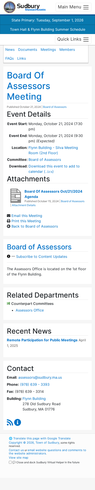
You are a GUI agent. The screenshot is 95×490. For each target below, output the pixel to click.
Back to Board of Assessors (34, 226)
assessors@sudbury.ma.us (40, 377)
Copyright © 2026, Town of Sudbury (34, 442)
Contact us (16, 450)
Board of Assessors (54, 106)
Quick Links (70, 39)
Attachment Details (24, 205)
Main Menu (70, 6)
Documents (27, 49)
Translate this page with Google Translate (40, 438)
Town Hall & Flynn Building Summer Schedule (47, 29)
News (10, 49)
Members (67, 49)
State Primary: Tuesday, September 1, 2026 (47, 20)
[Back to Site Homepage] (25, 7)
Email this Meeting (26, 215)
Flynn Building (34, 398)
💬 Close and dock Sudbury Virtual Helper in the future (46, 462)
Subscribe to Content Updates (41, 256)
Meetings (48, 49)
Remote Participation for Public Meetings (42, 340)
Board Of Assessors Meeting (28, 86)
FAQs (9, 58)
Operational (36, 487)
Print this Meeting (26, 221)
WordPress (28, 466)
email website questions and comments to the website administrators (47, 451)
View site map (18, 457)
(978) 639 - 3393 (34, 384)
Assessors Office (30, 310)
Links (21, 58)
